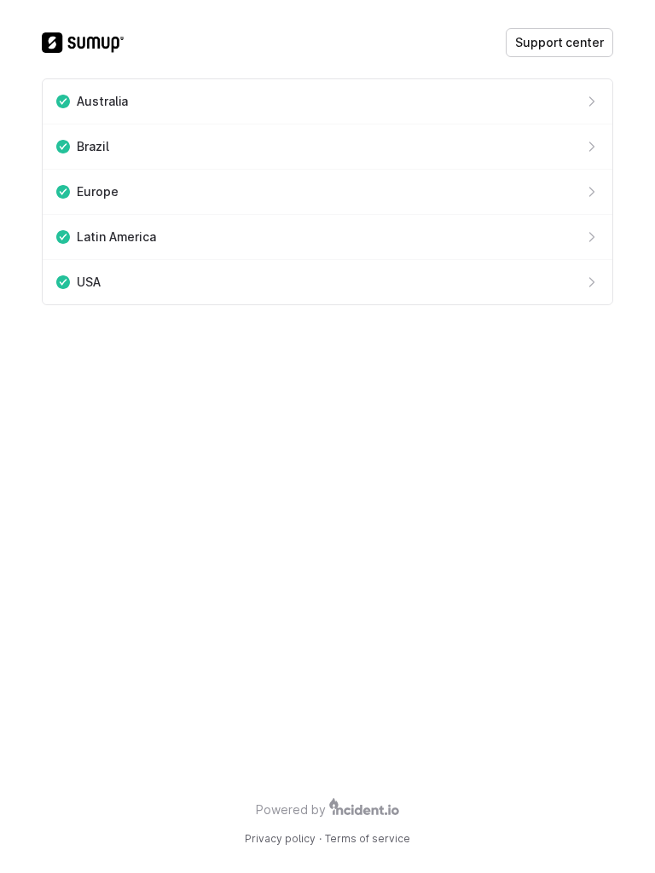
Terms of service (367, 838)
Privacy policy (280, 838)
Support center (559, 42)
